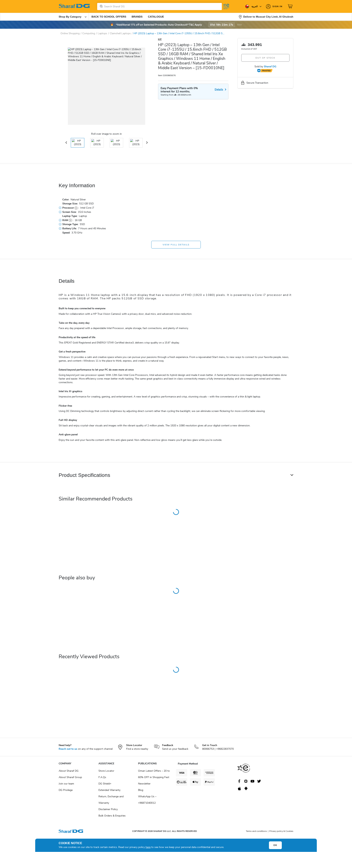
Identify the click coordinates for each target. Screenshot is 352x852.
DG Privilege (66, 790)
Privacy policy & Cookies (281, 831)
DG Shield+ (104, 783)
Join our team (66, 783)
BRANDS (137, 16)
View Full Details (176, 244)
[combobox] (159, 6)
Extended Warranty (109, 790)
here (148, 847)
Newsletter (144, 783)
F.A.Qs (102, 777)
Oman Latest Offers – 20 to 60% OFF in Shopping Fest (154, 774)
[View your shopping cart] (290, 6)
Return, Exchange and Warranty (111, 800)
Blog (140, 790)
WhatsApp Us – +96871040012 (147, 800)
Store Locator (106, 771)
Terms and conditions (256, 831)
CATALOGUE (156, 16)
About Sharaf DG (68, 771)
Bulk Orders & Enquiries (112, 815)
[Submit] (100, 6)
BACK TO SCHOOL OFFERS (108, 16)
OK (275, 845)
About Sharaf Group (70, 777)
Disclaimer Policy (108, 809)
